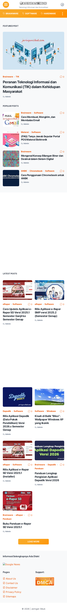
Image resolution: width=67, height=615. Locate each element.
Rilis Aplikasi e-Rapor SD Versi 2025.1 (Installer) (16, 473)
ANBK (24, 171)
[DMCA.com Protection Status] (44, 584)
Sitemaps (10, 596)
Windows (51, 411)
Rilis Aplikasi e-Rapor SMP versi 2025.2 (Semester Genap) (48, 312)
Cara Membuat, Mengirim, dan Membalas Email (38, 119)
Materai (25, 132)
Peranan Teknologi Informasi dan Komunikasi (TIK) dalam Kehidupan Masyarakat (31, 87)
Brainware (8, 77)
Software (38, 113)
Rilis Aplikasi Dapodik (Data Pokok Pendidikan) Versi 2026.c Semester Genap (16, 422)
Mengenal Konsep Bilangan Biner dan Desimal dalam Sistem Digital (42, 157)
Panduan (39, 468)
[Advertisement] (33, 232)
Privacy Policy (13, 592)
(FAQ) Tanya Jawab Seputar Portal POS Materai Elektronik (40, 138)
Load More (33, 541)
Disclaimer (11, 587)
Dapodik (7, 411)
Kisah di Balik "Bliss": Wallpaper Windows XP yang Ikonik (49, 419)
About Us (10, 578)
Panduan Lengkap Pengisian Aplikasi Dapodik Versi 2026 (47, 477)
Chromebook (36, 171)
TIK (17, 77)
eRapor (6, 304)
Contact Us (11, 583)
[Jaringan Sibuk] (33, 3)
